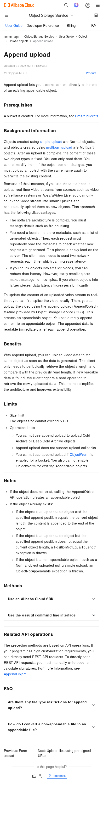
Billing (71, 25)
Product (91, 73)
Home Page (11, 36)
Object (83, 36)
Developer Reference (43, 25)
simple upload (51, 141)
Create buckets (86, 115)
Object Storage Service (39, 36)
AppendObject (15, 674)
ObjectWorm (80, 454)
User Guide (14, 25)
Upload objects (18, 41)
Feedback (59, 775)
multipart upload (59, 147)
